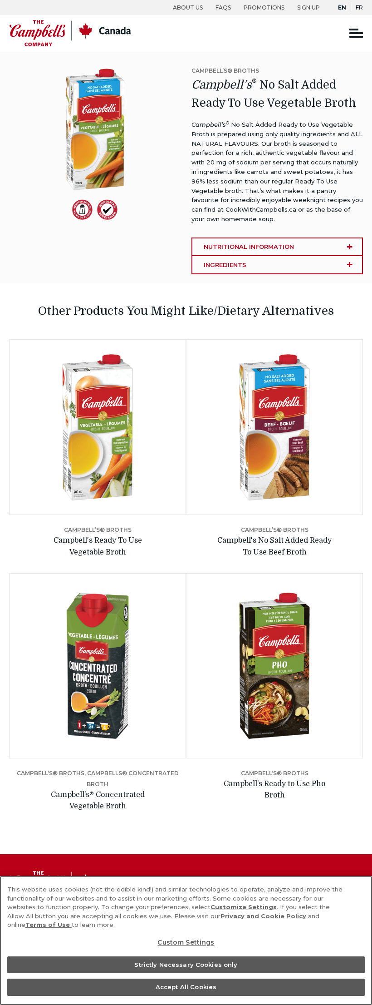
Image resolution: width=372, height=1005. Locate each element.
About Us (188, 7)
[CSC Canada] (70, 44)
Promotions (264, 7)
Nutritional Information (249, 246)
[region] (186, 940)
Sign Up (308, 7)
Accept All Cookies (186, 986)
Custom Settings (185, 942)
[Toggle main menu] (356, 33)
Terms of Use (48, 924)
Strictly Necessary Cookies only (185, 964)
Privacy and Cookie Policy (264, 916)
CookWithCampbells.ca (260, 209)
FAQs (223, 7)
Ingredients (225, 264)
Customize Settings (243, 907)
